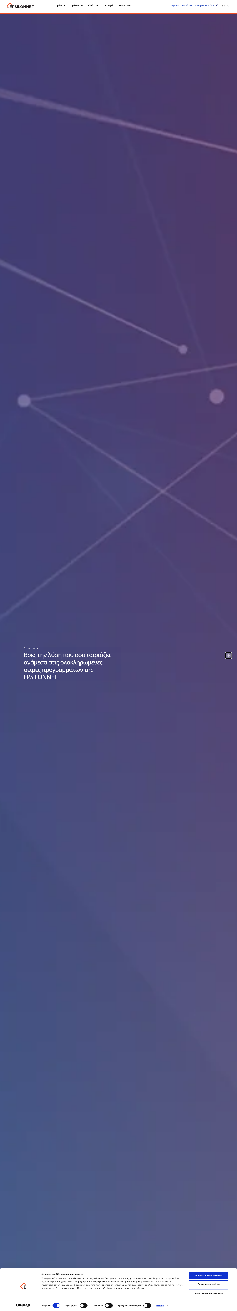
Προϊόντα (75, 5)
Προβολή (160, 1306)
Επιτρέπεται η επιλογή (209, 1284)
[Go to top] (228, 655)
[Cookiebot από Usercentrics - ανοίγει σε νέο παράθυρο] (23, 1306)
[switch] (84, 1305)
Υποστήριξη (108, 5)
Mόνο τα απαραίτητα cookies (209, 1293)
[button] (217, 5)
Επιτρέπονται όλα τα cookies (209, 1275)
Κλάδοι (91, 5)
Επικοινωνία (124, 5)
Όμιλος (59, 5)
